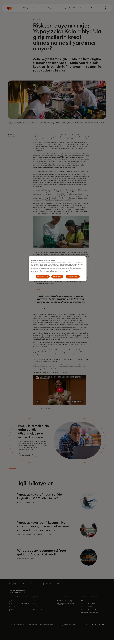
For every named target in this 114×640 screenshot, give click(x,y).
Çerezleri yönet (72, 276)
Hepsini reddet (57, 276)
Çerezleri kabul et (42, 276)
